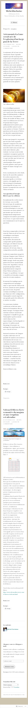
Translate (16, 687)
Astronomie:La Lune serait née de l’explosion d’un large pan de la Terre (13, 38)
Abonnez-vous (9, 666)
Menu (15, 22)
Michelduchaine (14, 11)
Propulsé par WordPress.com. (14, 694)
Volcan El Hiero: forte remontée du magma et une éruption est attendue (13, 413)
